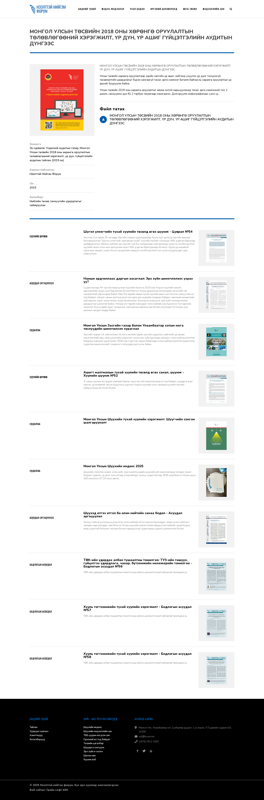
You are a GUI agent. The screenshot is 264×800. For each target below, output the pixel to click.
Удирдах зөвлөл (39, 731)
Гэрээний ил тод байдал (97, 739)
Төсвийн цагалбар (94, 743)
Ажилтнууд (36, 735)
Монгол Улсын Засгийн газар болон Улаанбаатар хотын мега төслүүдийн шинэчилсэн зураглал (134, 327)
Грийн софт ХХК (57, 790)
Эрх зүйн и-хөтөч (93, 751)
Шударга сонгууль (94, 747)
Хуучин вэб (90, 759)
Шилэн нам (90, 755)
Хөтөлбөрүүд (37, 739)
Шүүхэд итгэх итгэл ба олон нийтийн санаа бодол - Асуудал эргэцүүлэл (133, 514)
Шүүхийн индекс (93, 727)
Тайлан (33, 727)
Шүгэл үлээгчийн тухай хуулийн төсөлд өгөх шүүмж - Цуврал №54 (138, 231)
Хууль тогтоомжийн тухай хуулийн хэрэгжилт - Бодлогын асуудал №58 (138, 655)
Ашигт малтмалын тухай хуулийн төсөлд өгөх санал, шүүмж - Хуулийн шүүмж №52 (134, 374)
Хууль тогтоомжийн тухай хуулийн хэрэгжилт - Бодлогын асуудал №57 (138, 608)
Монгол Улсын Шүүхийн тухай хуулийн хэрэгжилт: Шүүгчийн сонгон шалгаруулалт (139, 421)
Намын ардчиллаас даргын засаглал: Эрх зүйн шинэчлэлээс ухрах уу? (138, 280)
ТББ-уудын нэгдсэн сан (97, 735)
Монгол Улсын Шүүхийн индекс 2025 (113, 466)
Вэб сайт (36, 790)
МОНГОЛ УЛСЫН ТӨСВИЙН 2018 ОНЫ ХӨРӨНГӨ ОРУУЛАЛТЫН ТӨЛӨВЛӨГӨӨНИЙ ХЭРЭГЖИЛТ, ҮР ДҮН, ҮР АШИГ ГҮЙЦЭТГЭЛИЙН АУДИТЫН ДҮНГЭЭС (165, 67)
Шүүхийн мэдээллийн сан (98, 731)
